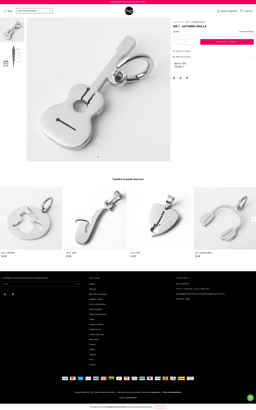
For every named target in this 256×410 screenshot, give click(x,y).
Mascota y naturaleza (98, 294)
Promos (92, 345)
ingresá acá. (156, 392)
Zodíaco (92, 365)
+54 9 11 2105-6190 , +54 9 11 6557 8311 (193, 289)
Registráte (233, 11)
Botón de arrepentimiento (172, 392)
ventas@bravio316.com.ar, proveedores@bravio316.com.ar (200, 294)
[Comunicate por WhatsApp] (250, 397)
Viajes (91, 319)
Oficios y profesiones (98, 314)
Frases (92, 284)
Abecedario (94, 339)
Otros (91, 360)
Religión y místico (96, 324)
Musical (181, 22)
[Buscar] (50, 10)
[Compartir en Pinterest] (187, 78)
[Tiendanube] (128, 398)
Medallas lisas (95, 329)
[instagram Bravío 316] (5, 294)
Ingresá (224, 11)
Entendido (160, 406)
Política (92, 350)
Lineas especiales (96, 334)
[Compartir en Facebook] (174, 78)
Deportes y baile (95, 299)
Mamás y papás (95, 309)
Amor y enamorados (97, 304)
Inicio (175, 22)
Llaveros (92, 355)
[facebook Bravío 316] (13, 294)
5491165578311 (183, 284)
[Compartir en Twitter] (180, 78)
